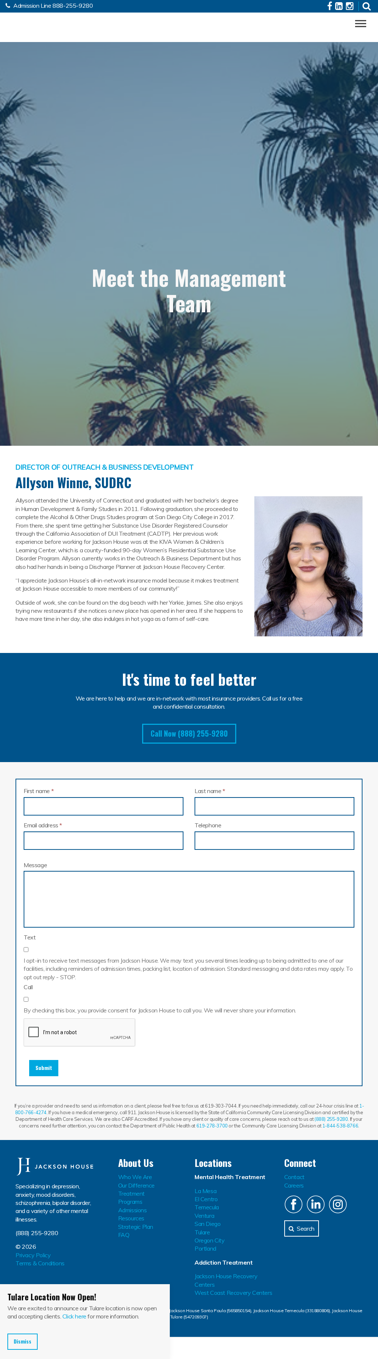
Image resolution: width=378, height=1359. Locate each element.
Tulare (202, 1232)
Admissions (132, 1210)
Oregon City (210, 1240)
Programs (130, 1201)
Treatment (131, 1193)
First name (39, 791)
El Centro (206, 1199)
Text (29, 937)
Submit (43, 1067)
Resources (131, 1218)
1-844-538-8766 (340, 1126)
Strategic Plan (135, 1226)
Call (28, 987)
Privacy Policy (33, 1255)
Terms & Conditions (40, 1263)
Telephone (208, 825)
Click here (74, 1316)
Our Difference (136, 1185)
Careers (294, 1185)
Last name (210, 791)
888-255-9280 (72, 5)
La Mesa (205, 1191)
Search (306, 1228)
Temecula (207, 1207)
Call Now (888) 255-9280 (189, 733)
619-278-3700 (212, 1126)
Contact (294, 1177)
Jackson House (42, 25)
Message (35, 865)
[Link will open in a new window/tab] (330, 7)
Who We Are (135, 1177)
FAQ (124, 1234)
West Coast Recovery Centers (233, 1292)
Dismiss (22, 1341)
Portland (205, 1248)
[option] (189, 271)
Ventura (204, 1215)
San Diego (207, 1223)
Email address (43, 825)
